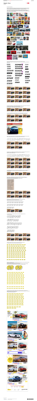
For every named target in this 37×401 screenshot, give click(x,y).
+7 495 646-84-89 (5, 399)
